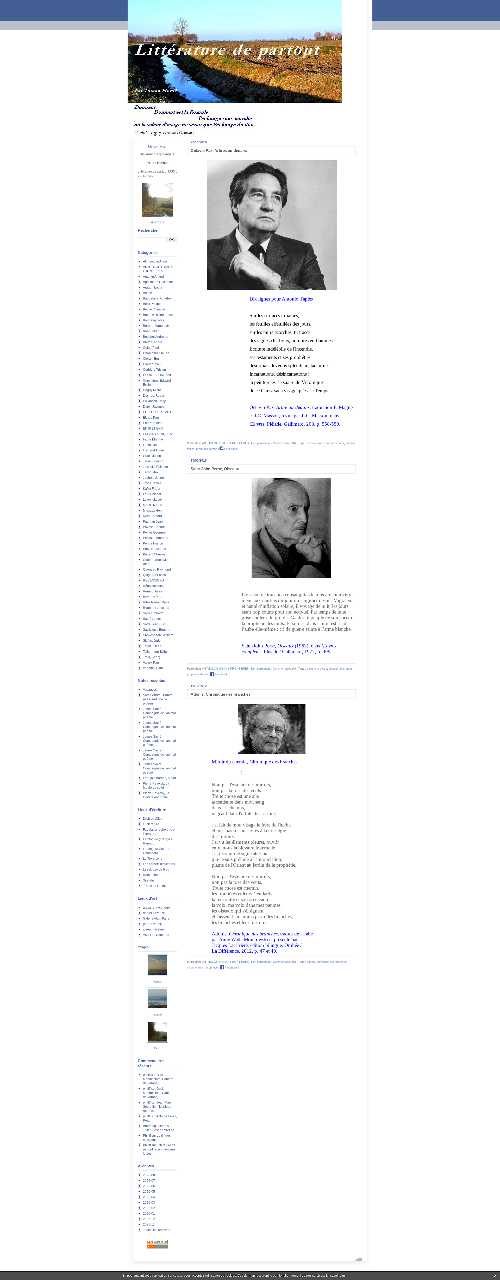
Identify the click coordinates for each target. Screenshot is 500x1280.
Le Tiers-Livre (152, 858)
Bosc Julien (151, 331)
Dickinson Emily (154, 401)
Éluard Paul (151, 417)
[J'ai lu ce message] (495, 1275)
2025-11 (149, 1224)
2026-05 (149, 1191)
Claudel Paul (152, 364)
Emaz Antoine (152, 423)
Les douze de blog (156, 869)
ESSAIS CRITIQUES (157, 434)
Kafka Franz (151, 489)
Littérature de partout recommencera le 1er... (159, 1149)
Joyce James (152, 483)
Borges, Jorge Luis (156, 326)
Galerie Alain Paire (156, 918)
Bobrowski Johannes (158, 315)
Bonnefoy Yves (153, 320)
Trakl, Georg (151, 657)
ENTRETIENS (153, 428)
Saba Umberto (153, 613)
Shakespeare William (158, 635)
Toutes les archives (156, 1230)
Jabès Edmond (153, 461)
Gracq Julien (152, 456)
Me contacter (157, 146)
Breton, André (152, 342)
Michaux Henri (153, 510)
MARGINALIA (152, 505)
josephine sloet (154, 929)
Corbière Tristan (154, 369)
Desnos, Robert (154, 395)
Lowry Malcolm (153, 499)
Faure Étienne (153, 439)
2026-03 (149, 1202)
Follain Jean (151, 445)
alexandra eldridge (156, 907)
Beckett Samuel (154, 309)
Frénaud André (153, 450)
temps (213, 448)
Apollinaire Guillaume (158, 282)
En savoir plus (336, 1275)
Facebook (230, 448)
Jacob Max (150, 472)
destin (204, 674)
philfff (147, 1075)
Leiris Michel (152, 494)
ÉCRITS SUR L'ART (157, 412)
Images (143, 947)
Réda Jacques (153, 586)
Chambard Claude (156, 353)
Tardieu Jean (152, 646)
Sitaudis (148, 880)
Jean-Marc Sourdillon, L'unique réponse (157, 1107)
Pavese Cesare (154, 527)
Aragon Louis (152, 287)
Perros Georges (154, 532)
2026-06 (149, 1186)
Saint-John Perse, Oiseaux (215, 469)
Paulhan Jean (153, 521)
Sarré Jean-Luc (154, 624)
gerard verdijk (152, 924)
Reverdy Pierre (153, 597)
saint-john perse (317, 668)
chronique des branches (332, 961)
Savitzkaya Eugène (156, 630)
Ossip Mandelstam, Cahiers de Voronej (158, 1079)
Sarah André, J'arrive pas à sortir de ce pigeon (157, 699)
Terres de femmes (155, 886)
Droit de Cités (152, 818)
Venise (157, 981)
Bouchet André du (155, 337)
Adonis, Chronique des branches (221, 694)
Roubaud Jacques (156, 608)
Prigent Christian (155, 554)
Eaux (157, 1048)
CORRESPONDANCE (158, 375)
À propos (157, 222)
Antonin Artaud (153, 276)
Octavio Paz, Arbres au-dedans (219, 150)
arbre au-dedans (333, 443)
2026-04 (149, 1197)
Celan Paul (151, 348)
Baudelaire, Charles (157, 298)
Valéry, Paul (151, 662)
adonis (311, 961)
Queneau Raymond (157, 569)
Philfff (147, 1135)
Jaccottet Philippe (155, 467)
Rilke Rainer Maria (156, 602)
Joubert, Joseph (154, 478)
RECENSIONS (153, 580)
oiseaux (334, 668)
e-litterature (151, 824)
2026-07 (149, 1181)
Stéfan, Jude (152, 640)
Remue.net (151, 875)
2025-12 (149, 1219)
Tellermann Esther (156, 651)
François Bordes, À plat (159, 778)
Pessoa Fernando (155, 538)
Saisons (157, 1014)
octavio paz (314, 443)
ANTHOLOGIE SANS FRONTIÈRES (225, 443)
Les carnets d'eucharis (159, 864)
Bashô (147, 293)
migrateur (346, 668)
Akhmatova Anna (155, 261)
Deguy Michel (152, 390)
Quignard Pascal (155, 575)
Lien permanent (261, 443)
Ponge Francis (153, 543)
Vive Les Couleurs (156, 935)
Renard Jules (152, 591)
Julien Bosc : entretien (158, 1130)
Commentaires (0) (284, 443)
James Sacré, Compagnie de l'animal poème (159, 713)
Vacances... (151, 689)
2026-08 (149, 1175)
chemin (199, 967)
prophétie (202, 448)
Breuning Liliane (154, 1126)
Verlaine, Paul (153, 668)
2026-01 (149, 1213)
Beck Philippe (152, 304)
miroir (190, 967)
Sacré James (152, 619)
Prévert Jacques (154, 549)
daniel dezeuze (154, 913)
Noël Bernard (152, 516)
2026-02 (149, 1208)
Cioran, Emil (151, 358)
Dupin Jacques (153, 406)
